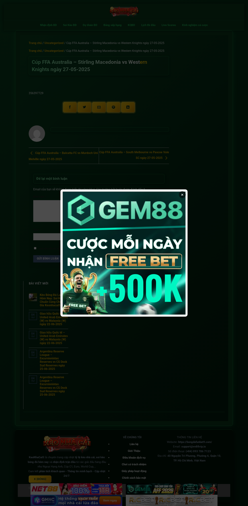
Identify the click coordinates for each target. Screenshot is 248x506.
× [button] (182, 194)
